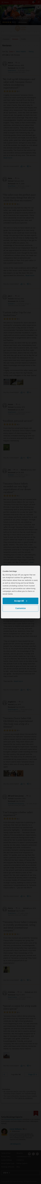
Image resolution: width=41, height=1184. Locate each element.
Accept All (19, 601)
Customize (20, 608)
